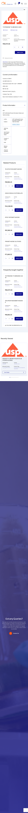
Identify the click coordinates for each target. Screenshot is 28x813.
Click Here (5, 61)
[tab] (11, 377)
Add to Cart (20, 52)
